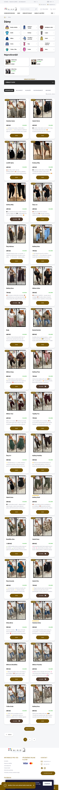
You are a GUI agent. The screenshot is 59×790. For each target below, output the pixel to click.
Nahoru (10, 734)
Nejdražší (28, 90)
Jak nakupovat (22, 1)
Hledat (36, 9)
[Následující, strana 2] (30, 739)
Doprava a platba (13, 1)
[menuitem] (10, 13)
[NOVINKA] (16, 276)
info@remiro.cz (47, 761)
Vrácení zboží (7, 768)
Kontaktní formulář (48, 773)
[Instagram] (45, 768)
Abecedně (48, 90)
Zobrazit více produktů (29, 79)
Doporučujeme (9, 90)
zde (39, 784)
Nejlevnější (19, 90)
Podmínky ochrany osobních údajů (11, 772)
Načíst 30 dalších (29, 728)
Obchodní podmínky (8, 770)
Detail (16, 135)
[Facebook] (42, 768)
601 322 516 (46, 764)
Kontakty (6, 1)
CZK (51, 1)
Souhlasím (47, 783)
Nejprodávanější (38, 90)
